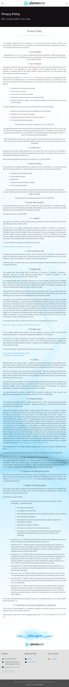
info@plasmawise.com (12, 667)
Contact (23, 682)
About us (17, 682)
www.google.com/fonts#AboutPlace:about (16, 353)
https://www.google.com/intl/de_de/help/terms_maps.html (21, 325)
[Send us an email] (9, 671)
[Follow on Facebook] (3, 671)
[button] (2, 3)
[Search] (67, 3)
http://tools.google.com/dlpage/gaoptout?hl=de (33, 443)
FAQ (54, 682)
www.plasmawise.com (27, 77)
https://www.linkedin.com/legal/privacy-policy (17, 246)
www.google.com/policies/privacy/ (14, 355)
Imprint (30, 659)
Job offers (54, 659)
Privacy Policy (32, 662)
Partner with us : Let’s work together (39, 682)
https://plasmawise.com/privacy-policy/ (20, 479)
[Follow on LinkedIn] (12, 671)
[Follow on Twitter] (6, 671)
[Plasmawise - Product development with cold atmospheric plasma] (34, 3)
